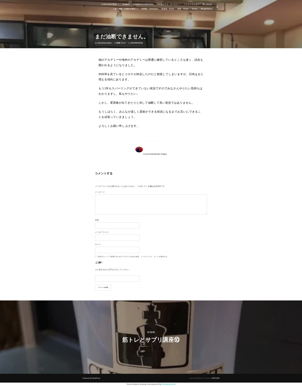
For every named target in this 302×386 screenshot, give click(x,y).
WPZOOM (215, 378)
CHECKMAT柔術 (109, 4)
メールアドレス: (102, 232)
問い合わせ (207, 4)
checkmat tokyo (104, 43)
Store (194, 9)
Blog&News (206, 9)
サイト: (98, 244)
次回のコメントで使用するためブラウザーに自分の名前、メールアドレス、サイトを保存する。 (133, 256)
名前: (97, 220)
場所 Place (182, 9)
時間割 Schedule (150, 9)
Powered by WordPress (91, 378)
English (126, 4)
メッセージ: (100, 192)
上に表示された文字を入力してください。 (113, 270)
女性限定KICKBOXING (143, 4)
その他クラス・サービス (167, 4)
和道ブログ (121, 43)
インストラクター (191, 4)
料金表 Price (167, 9)
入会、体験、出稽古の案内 (124, 9)
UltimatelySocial (168, 384)
